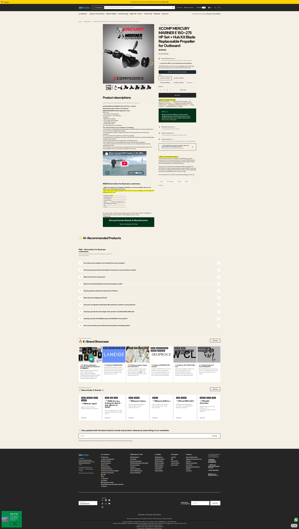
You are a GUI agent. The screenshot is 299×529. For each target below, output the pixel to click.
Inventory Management (192, 457)
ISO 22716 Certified (159, 459)
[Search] (173, 7)
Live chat (173, 457)
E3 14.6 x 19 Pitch (166, 83)
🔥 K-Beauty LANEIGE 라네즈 (113, 365)
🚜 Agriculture (104, 478)
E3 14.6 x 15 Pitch (166, 78)
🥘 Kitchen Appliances (106, 468)
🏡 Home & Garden (105, 467)
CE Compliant (158, 468)
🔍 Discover (104, 486)
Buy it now (177, 95)
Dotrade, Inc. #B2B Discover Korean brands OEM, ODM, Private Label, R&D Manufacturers (86, 461)
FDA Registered (159, 457)
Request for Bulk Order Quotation (177, 72)
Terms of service (175, 463)
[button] (215, 7)
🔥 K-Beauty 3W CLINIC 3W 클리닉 (185, 366)
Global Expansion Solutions (192, 467)
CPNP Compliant (159, 467)
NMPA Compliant (159, 465)
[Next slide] (153, 88)
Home (80, 21)
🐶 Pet (102, 476)
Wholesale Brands (134, 457)
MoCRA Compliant (159, 463)
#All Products (87, 21)
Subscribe (215, 503)
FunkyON (188, 468)
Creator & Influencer (135, 468)
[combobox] (139, 7)
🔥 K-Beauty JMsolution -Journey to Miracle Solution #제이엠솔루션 (90, 366)
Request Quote (15, 524)
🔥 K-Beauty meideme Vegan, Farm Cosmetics (137, 366)
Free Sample (133, 459)
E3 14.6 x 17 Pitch (179, 78)
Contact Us (189, 470)
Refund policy (141, 514)
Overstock (132, 467)
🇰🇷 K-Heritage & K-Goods (107, 482)
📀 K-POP (103, 474)
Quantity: (161, 86)
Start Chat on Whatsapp (169, 119)
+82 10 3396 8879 (216, 14)
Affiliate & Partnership (191, 463)
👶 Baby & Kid (104, 465)
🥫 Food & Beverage (106, 463)
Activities (188, 461)
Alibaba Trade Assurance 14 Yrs (194, 459)
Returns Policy (174, 465)
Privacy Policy (174, 461)
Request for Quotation (135, 461)
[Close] (20, 512)
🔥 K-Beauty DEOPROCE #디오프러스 (160, 366)
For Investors (189, 465)
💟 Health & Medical (106, 461)
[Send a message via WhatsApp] (296, 520)
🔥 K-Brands (104, 480)
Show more (189, 82)
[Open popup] (175, 58)
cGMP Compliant (159, 461)
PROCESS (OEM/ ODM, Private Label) (139, 463)
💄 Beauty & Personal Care (107, 459)
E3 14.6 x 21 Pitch (179, 83)
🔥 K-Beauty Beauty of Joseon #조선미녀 (206, 366)
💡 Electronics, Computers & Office (110, 470)
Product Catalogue (135, 465)
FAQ (172, 459)
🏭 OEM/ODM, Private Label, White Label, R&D (112, 484)
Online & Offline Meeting (136, 470)
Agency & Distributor (135, 472)
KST (84, 469)
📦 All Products (104, 457)
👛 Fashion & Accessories (107, 472)
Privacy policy (148, 514)
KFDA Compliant (159, 470)
